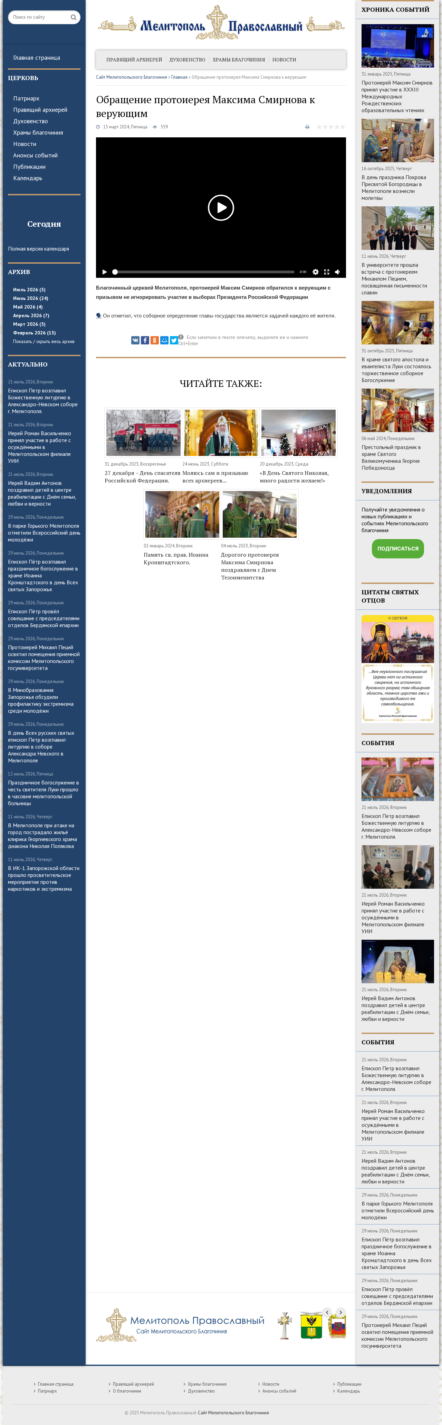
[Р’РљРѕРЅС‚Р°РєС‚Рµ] (135, 340)
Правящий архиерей (40, 110)
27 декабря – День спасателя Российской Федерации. (143, 476)
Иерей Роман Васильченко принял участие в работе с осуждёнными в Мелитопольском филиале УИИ (39, 447)
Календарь (27, 178)
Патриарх (26, 98)
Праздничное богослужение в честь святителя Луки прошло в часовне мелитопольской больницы (43, 793)
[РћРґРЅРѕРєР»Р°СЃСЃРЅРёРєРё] (155, 340)
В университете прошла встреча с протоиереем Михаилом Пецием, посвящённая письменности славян (394, 278)
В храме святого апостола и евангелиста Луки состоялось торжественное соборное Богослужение (396, 369)
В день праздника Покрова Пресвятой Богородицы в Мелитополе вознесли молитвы (394, 187)
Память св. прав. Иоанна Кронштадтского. (176, 558)
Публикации (29, 166)
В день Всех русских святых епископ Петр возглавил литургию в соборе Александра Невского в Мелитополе (41, 746)
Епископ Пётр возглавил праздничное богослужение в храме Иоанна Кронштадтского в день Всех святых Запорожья (43, 575)
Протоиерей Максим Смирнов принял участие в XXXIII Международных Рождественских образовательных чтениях (397, 96)
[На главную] (221, 22)
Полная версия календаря (38, 248)
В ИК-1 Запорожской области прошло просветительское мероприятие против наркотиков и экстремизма (43, 878)
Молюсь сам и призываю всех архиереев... (215, 476)
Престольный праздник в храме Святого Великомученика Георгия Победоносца (391, 457)
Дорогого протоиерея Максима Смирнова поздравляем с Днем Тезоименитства (250, 566)
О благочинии (127, 1391)
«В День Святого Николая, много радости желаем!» (294, 476)
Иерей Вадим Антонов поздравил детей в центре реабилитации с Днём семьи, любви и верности (42, 493)
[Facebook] (145, 340)
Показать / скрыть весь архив (44, 341)
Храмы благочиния (38, 132)
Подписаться (398, 548)
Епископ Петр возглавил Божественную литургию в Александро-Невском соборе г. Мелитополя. (43, 400)
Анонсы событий (35, 155)
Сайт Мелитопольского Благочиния (131, 77)
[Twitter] (174, 340)
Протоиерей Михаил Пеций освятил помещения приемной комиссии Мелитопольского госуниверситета (44, 657)
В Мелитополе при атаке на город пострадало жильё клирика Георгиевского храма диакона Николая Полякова (42, 835)
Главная (179, 77)
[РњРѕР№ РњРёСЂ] (164, 340)
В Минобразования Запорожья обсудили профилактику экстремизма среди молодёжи (41, 700)
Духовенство (30, 121)
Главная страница (36, 57)
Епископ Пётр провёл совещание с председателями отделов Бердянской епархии (43, 618)
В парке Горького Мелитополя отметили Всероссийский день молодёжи (44, 532)
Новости (24, 144)
